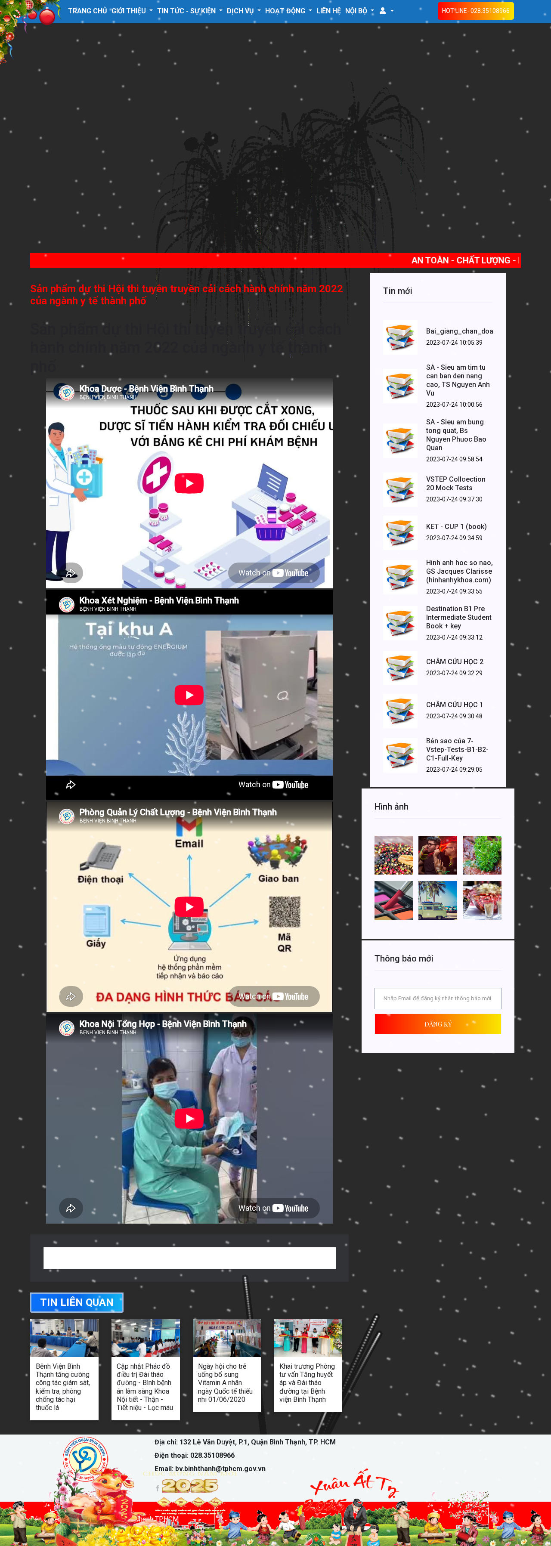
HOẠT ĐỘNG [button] (286, 11)
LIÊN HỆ (328, 11)
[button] (386, 10)
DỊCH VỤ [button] (241, 11)
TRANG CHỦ (87, 11)
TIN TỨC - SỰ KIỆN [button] (187, 11)
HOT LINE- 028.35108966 (476, 10)
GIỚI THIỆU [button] (129, 11)
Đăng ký (438, 1024)
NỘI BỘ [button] (357, 11)
